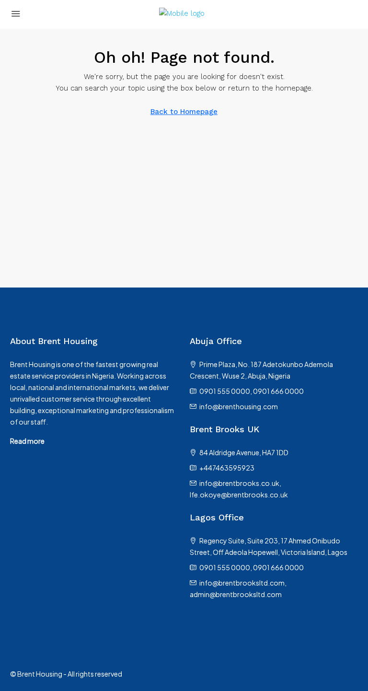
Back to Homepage (184, 111)
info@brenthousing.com (238, 406)
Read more (27, 441)
